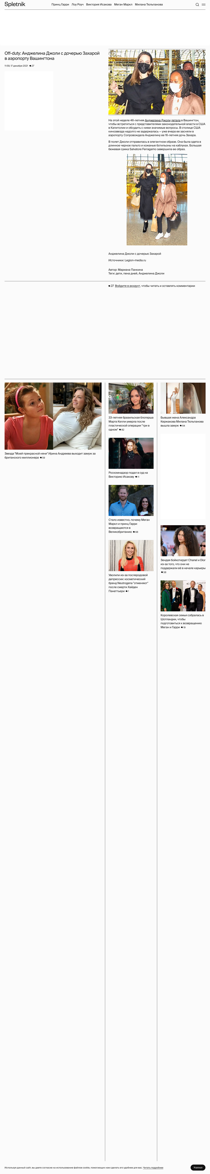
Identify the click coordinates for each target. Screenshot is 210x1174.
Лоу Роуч (77, 4)
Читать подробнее (153, 1167)
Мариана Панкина (130, 270)
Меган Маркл (123, 4)
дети (119, 273)
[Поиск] (197, 4)
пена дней (130, 273)
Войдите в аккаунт (127, 286)
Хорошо (198, 1167)
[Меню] (203, 4)
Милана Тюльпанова (149, 4)
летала (176, 120)
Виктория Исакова (99, 4)
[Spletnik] (15, 4)
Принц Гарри (60, 4)
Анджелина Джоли (158, 120)
